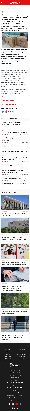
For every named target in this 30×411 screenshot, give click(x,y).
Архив (22, 361)
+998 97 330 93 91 (15, 372)
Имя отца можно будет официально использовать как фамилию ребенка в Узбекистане (12, 138)
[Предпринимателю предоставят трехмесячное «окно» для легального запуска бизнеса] (15, 274)
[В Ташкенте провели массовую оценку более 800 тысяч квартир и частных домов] (15, 225)
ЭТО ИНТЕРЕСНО (22, 354)
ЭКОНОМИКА (8, 361)
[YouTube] (9, 111)
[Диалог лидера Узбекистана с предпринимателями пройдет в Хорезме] (15, 323)
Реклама (3, 345)
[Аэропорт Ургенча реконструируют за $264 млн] (15, 202)
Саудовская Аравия (8, 100)
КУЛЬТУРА (22, 356)
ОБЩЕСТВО (11, 9)
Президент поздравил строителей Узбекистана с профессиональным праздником (11, 124)
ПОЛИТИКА (8, 349)
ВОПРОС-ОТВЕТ (8, 356)
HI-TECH (22, 358)
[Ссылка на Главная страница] (15, 2)
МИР (8, 352)
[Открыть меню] (1, 2)
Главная (4, 9)
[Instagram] (6, 111)
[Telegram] (13, 111)
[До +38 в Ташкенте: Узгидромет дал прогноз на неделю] (15, 300)
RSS (28, 345)
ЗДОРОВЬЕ (8, 358)
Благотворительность (9, 104)
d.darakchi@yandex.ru (15, 377)
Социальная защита (8, 97)
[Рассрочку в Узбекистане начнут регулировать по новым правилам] (15, 251)
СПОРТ (8, 354)
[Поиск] (28, 2)
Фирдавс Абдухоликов (15, 397)
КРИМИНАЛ (22, 352)
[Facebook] (2, 111)
